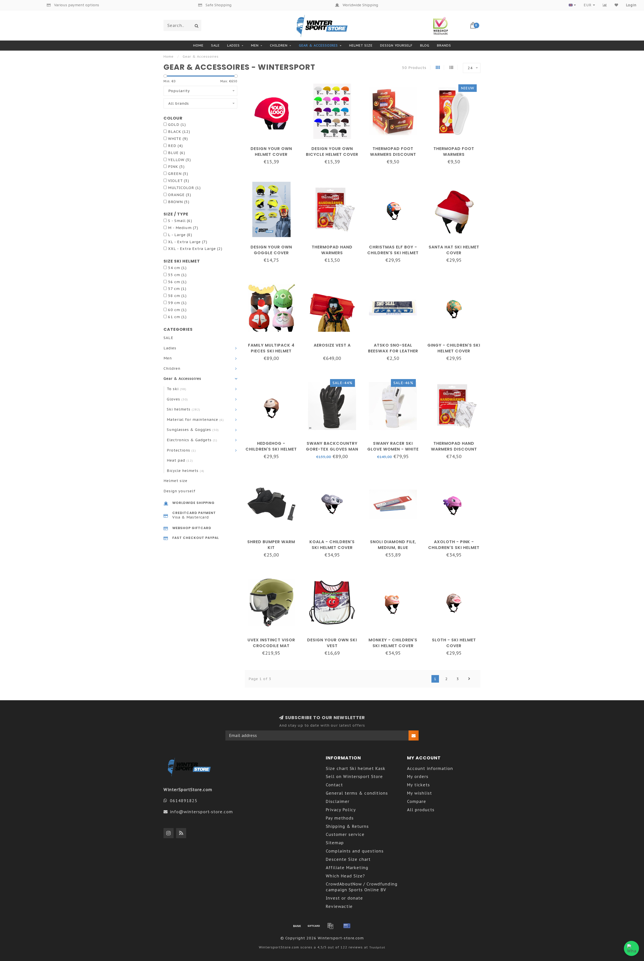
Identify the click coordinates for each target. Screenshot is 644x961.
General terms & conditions (357, 793)
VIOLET (178, 180)
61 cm (177, 316)
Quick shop (274, 146)
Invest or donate (344, 898)
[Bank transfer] (297, 926)
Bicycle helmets (185, 470)
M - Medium (183, 227)
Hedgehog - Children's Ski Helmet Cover (271, 449)
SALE (215, 45)
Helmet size (361, 45)
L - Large (180, 234)
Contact (334, 784)
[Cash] (313, 926)
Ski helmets (183, 409)
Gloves (177, 399)
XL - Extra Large (187, 241)
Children (279, 45)
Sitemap (335, 842)
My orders (417, 776)
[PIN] (347, 926)
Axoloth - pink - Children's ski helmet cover (453, 547)
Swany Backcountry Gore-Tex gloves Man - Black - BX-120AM (332, 449)
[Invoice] (330, 926)
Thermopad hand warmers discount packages (454, 449)
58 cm (177, 295)
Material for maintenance (195, 419)
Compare (416, 801)
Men (255, 45)
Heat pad (180, 460)
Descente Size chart (348, 859)
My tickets (418, 784)
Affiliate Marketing (347, 867)
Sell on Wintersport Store (354, 776)
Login (631, 5)
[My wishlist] (616, 5)
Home (198, 45)
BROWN (178, 201)
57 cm (177, 288)
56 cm (177, 281)
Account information (430, 768)
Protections (181, 450)
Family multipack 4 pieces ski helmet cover (271, 351)
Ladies (233, 45)
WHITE (178, 138)
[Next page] (469, 679)
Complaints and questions (355, 851)
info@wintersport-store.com (201, 811)
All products (420, 809)
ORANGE (179, 194)
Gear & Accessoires (318, 45)
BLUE (176, 152)
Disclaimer (337, 801)
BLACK (179, 131)
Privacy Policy (341, 809)
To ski (176, 388)
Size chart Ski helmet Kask (355, 768)
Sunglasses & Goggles (193, 429)
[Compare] (605, 5)
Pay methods (340, 818)
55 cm (177, 274)
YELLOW (179, 159)
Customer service (345, 834)
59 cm (177, 302)
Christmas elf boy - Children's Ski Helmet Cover (393, 253)
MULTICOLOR (184, 187)
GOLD (177, 124)
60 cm (177, 309)
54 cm (177, 267)
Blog (424, 45)
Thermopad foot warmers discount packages (393, 154)
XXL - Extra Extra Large (195, 248)
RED (175, 145)
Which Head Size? (345, 875)
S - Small (180, 220)
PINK (176, 166)
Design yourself (396, 45)
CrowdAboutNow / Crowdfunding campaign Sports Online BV (361, 886)
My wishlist (419, 793)
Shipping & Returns (347, 826)
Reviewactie (339, 906)
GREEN (178, 173)
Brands (444, 45)
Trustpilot (377, 947)
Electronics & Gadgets (192, 439)
